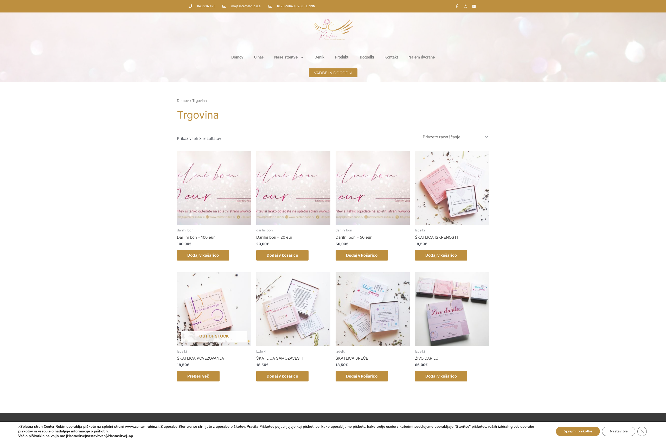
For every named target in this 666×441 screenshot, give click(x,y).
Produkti (342, 57)
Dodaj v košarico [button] (203, 255)
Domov (237, 57)
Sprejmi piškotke (578, 431)
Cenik (319, 57)
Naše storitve (286, 57)
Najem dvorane (421, 57)
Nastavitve (618, 431)
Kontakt (391, 57)
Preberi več (198, 376)
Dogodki (367, 57)
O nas (259, 57)
